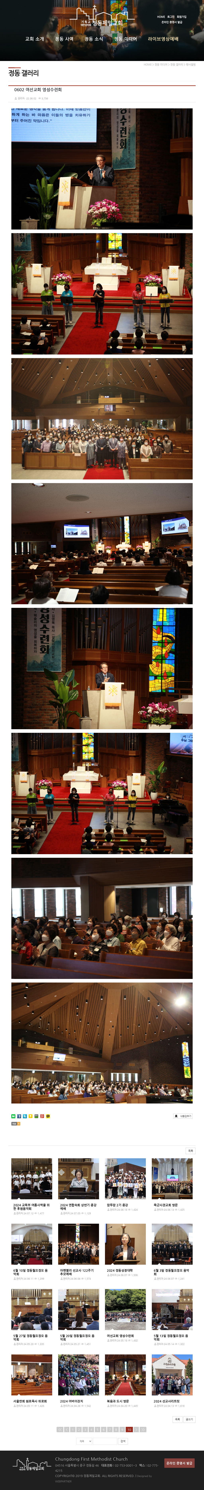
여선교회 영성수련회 (120, 1335)
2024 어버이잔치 (71, 1401)
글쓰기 (189, 1419)
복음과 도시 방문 (118, 1401)
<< (60, 1429)
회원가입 (181, 16)
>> (143, 1429)
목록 (190, 1150)
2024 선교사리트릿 (167, 1401)
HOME (161, 16)
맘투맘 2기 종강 (117, 1205)
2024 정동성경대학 (120, 1270)
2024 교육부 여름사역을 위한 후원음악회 (31, 1206)
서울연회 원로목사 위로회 (30, 1401)
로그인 (171, 16)
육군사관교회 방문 (166, 1205)
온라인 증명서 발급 (172, 22)
